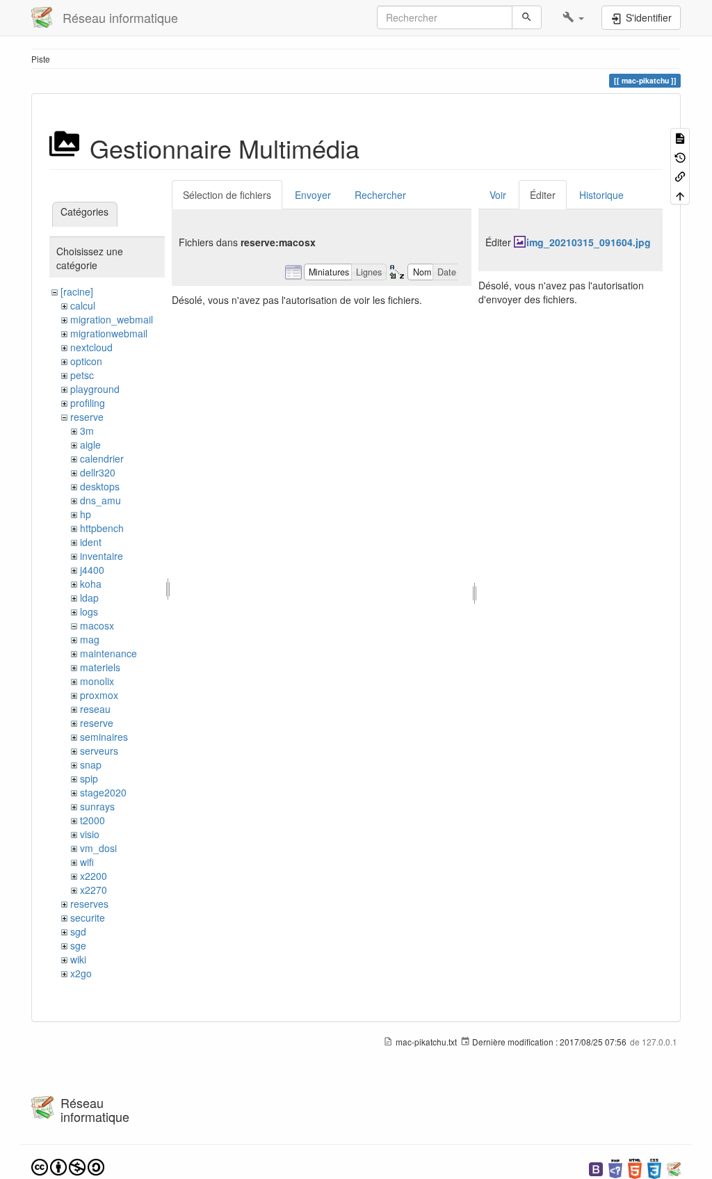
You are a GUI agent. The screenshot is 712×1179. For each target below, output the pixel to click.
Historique (601, 195)
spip (89, 778)
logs (89, 611)
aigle (90, 444)
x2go (81, 973)
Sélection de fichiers (227, 195)
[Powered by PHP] (615, 1167)
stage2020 (103, 792)
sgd (78, 931)
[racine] (76, 291)
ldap (89, 597)
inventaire (101, 556)
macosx (97, 625)
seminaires (104, 737)
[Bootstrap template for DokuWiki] (596, 1167)
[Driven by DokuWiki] (674, 1167)
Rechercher (380, 195)
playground (95, 389)
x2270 (93, 890)
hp (85, 514)
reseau (95, 709)
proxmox (99, 695)
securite (87, 917)
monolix (97, 681)
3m (87, 431)
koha (91, 584)
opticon (86, 361)
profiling (87, 403)
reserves (89, 904)
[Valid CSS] (654, 1167)
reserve (87, 417)
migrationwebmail (108, 333)
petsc (82, 375)
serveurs (99, 750)
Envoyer (313, 195)
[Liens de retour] (680, 175)
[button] (573, 17)
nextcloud (91, 347)
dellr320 (97, 472)
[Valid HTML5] (635, 1167)
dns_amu (100, 500)
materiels (100, 667)
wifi (87, 862)
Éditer (543, 195)
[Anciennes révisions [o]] (680, 156)
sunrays (97, 806)
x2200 (93, 876)
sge (78, 945)
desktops (100, 486)
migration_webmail (111, 319)
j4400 (92, 570)
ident (91, 542)
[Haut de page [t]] (680, 194)
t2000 (92, 820)
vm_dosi (98, 848)
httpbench (102, 528)
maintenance (108, 653)
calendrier (102, 458)
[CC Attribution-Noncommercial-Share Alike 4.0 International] (67, 1165)
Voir (498, 195)
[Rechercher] (527, 17)
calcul (82, 305)
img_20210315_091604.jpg (588, 242)
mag (89, 639)
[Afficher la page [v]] (680, 137)
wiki (78, 959)
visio (89, 834)
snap (91, 764)
